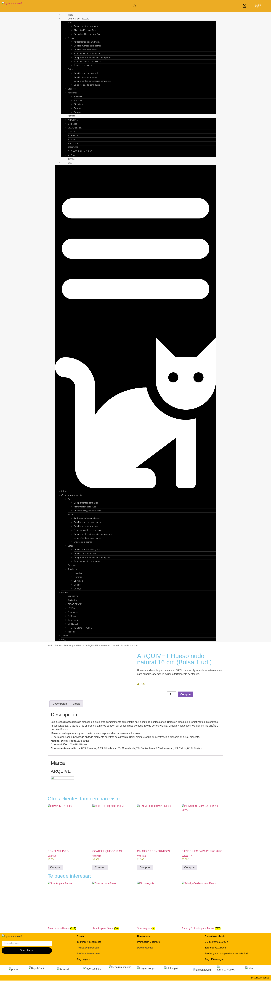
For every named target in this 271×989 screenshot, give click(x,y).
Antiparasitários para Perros (87, 42)
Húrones (78, 100)
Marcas (71, 116)
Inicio (70, 15)
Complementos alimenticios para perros (93, 58)
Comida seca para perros (86, 50)
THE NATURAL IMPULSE (80, 151)
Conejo (77, 108)
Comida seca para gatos (85, 77)
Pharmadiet (73, 136)
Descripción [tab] (60, 703)
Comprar (185, 694)
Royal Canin (73, 143)
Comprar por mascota (78, 19)
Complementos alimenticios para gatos (92, 81)
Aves (70, 23)
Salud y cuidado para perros (87, 54)
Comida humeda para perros (87, 46)
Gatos (70, 69)
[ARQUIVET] (62, 778)
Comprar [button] (55, 867)
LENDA (71, 132)
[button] (135, 327)
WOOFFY (187, 856)
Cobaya (77, 112)
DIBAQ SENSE (75, 128)
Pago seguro (83, 959)
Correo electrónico (12, 939)
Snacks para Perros (74, 645)
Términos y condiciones (89, 941)
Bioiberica (72, 124)
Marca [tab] (76, 703)
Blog (70, 163)
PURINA (72, 140)
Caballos (72, 89)
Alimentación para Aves (85, 30)
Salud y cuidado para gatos (87, 85)
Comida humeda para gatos (87, 73)
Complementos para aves (86, 26)
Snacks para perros (83, 65)
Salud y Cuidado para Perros (87, 61)
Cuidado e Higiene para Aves (87, 34)
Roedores (72, 93)
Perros (71, 38)
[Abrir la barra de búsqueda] (134, 6)
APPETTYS (73, 120)
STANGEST (73, 147)
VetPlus (71, 155)
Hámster (78, 96)
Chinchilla (78, 104)
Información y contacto (148, 941)
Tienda (71, 159)
